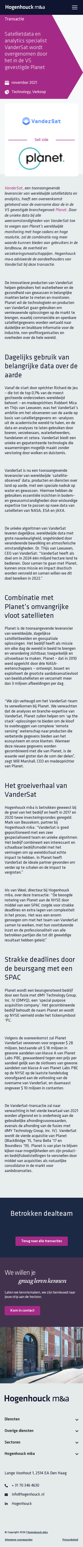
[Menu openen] (75, 7)
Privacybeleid (70, 1539)
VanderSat (14, 188)
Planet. (62, 210)
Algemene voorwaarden (19, 1539)
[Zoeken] (71, 25)
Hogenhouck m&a (37, 1532)
